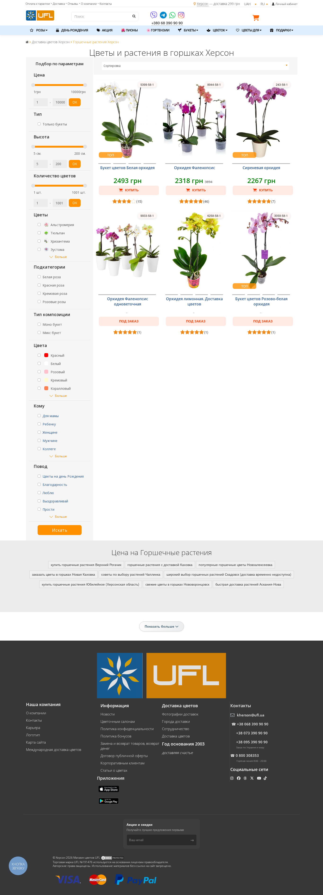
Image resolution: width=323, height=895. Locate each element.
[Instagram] (181, 17)
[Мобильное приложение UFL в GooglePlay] (109, 800)
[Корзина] (257, 18)
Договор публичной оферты (124, 755)
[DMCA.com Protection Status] (112, 858)
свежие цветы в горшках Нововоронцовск (177, 584)
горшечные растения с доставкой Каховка (159, 564)
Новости (107, 714)
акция (107, 30)
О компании (36, 713)
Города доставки (176, 721)
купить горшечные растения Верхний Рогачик (86, 564)
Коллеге (49, 449)
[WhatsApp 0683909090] (172, 17)
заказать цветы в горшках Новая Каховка (63, 574)
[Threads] (246, 778)
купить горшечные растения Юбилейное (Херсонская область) (90, 584)
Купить (131, 190)
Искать (59, 530)
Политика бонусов (115, 736)
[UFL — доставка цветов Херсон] (40, 15)
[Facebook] (239, 778)
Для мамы (51, 416)
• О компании (88, 4)
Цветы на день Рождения (63, 476)
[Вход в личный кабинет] (273, 4)
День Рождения (74, 30)
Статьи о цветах (113, 770)
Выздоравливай (55, 501)
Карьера (33, 727)
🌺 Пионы (129, 30)
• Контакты (105, 4)
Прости (48, 509)
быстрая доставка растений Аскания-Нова (248, 584)
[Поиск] (133, 16)
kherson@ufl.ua (250, 715)
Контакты (34, 720)
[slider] (33, 85)
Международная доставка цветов (53, 749)
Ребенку (49, 424)
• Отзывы (72, 4)
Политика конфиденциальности (127, 728)
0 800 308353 (247, 755)
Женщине (50, 432)
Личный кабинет (286, 4)
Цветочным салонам (117, 721)
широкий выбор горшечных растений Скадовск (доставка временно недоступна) (228, 574)
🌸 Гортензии (157, 30)
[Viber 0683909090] (154, 17)
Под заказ (129, 321)
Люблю (48, 493)
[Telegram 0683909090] (163, 17)
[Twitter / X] (252, 778)
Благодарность (55, 484)
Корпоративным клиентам (122, 763)
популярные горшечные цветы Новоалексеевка (235, 564)
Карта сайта (36, 742)
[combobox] (195, 66)
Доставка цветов (176, 736)
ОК (74, 102)
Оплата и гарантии (38, 4)
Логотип (33, 734)
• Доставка (58, 4)
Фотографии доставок (180, 714)
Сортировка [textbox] (112, 66)
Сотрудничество (175, 728)
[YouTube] (259, 778)
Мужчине (50, 440)
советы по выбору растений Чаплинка (130, 574)
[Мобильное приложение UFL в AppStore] (109, 788)
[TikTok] (266, 778)
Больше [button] (61, 256)
